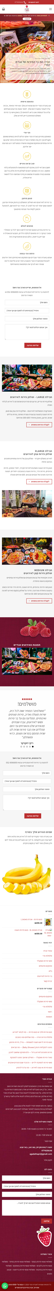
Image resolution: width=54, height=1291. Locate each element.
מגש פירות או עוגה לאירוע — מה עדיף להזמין (34, 1067)
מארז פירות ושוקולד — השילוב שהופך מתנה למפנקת (31, 1057)
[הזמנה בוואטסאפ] (5, 1286)
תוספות (49, 1016)
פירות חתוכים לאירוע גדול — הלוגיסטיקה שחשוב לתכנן (30, 1052)
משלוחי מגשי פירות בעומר (41, 1261)
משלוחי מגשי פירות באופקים (24, 1265)
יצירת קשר (48, 981)
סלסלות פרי (47, 955)
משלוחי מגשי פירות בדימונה (24, 1269)
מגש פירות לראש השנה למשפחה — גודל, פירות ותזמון (30, 1042)
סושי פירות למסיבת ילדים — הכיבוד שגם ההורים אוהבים (30, 1062)
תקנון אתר (48, 1160)
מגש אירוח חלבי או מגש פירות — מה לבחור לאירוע (32, 1032)
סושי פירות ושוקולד (44, 961)
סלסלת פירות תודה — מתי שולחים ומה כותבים (33, 1037)
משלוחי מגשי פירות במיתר (19, 1261)
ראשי (50, 1011)
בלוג (50, 971)
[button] (50, 9)
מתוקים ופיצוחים (45, 966)
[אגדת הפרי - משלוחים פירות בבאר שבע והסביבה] (27, 9)
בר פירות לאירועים (44, 976)
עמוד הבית (47, 950)
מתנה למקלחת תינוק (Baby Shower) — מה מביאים (31, 1047)
